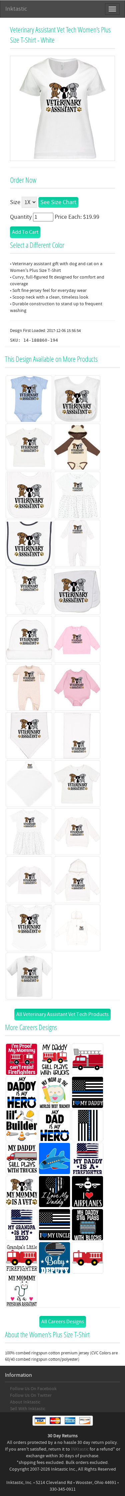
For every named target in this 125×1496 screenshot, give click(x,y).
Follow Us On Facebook (33, 1389)
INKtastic (80, 1449)
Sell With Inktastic (27, 1409)
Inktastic (16, 9)
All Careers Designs (62, 1321)
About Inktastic (25, 1402)
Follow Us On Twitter (31, 1395)
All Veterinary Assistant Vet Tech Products (62, 1014)
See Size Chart (58, 202)
